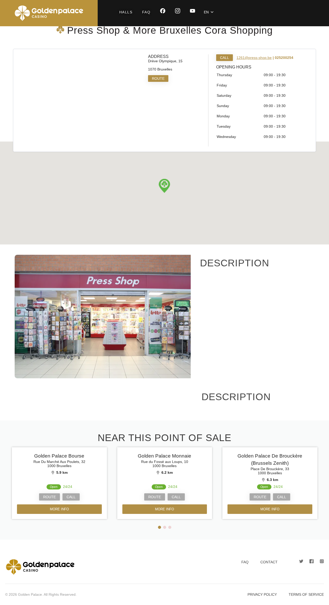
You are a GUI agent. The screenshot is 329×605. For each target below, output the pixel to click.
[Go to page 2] (164, 527)
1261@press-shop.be (254, 58)
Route (158, 78)
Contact (269, 562)
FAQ (146, 12)
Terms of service (306, 594)
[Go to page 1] (159, 527)
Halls (125, 12)
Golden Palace (49, 13)
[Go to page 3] (169, 527)
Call (224, 58)
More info (59, 509)
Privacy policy (262, 594)
